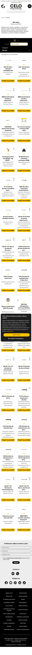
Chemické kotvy (9, 616)
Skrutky (23, 599)
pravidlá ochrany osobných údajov (14, 558)
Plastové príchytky (22, 620)
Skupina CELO (9, 593)
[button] (16, 338)
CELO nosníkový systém (9, 613)
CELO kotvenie (9, 605)
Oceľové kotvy (23, 613)
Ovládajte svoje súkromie (20, 640)
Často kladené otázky (9, 629)
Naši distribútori (23, 602)
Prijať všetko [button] (16, 334)
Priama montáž (23, 593)
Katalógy (9, 626)
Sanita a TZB (9, 596)
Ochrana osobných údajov (21, 638)
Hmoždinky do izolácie (9, 602)
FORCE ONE (23, 623)
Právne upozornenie (9, 638)
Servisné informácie (23, 609)
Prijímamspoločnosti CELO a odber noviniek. (16, 559)
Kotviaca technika (23, 596)
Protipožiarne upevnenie (9, 599)
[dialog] (16, 327)
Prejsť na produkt (8, 81)
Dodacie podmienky (16, 641)
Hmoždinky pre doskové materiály (9, 609)
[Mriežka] (15, 41)
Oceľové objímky (23, 626)
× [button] (28, 315)
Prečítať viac (10, 331)
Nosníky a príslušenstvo (9, 623)
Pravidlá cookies (9, 640)
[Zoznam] (18, 40)
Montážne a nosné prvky (23, 616)
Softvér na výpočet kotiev (23, 629)
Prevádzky (9, 620)
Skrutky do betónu (23, 605)
